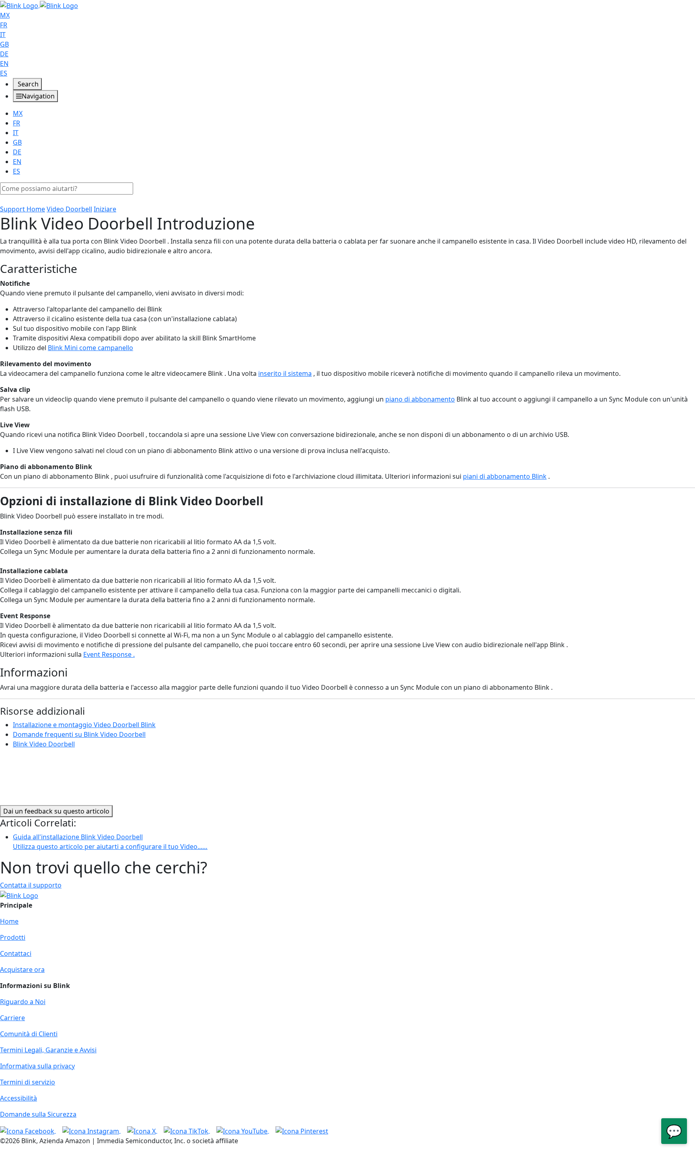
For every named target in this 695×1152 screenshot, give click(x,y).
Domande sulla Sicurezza (38, 1114)
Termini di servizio (27, 1082)
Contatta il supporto (31, 885)
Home (9, 921)
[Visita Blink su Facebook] (28, 1130)
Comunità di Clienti (29, 1033)
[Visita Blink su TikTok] (187, 1130)
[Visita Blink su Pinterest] (302, 1130)
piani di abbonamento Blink (505, 476)
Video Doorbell (69, 209)
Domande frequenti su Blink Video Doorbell (79, 734)
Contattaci (15, 953)
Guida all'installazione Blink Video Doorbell (110, 841)
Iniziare (105, 209)
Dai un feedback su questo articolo (56, 811)
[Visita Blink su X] (142, 1130)
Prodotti (12, 937)
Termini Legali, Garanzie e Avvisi (48, 1049)
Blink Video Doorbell (44, 744)
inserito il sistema (285, 373)
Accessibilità (18, 1098)
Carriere (12, 1017)
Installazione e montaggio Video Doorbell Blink (84, 724)
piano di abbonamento (420, 399)
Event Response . (109, 654)
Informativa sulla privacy (37, 1066)
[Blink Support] (39, 4)
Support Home (22, 209)
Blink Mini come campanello (90, 347)
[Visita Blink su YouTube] (242, 1130)
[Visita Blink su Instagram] (91, 1130)
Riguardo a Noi (22, 1001)
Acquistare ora (22, 969)
